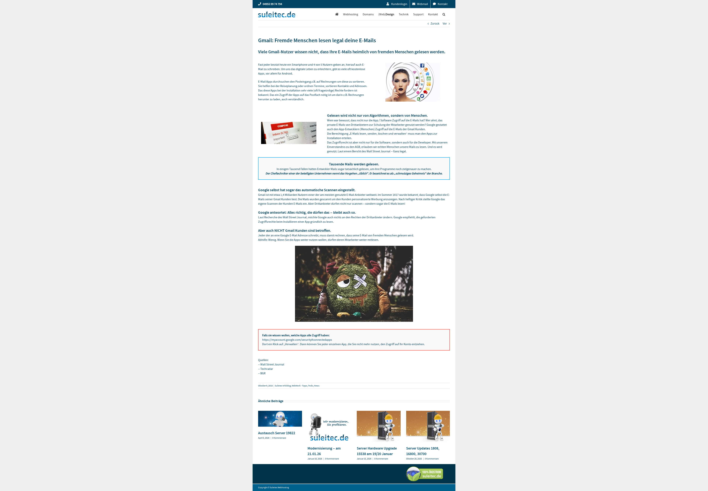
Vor (445, 23)
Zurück (435, 23)
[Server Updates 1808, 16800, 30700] (428, 412)
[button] (443, 14)
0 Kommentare (279, 437)
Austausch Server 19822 (276, 433)
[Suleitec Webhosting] (337, 14)
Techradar (266, 369)
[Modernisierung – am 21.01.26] (329, 412)
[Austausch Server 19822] (280, 412)
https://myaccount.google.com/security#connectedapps (297, 340)
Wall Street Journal (272, 364)
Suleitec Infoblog (283, 385)
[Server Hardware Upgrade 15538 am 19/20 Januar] (379, 412)
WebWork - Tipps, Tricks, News (305, 385)
